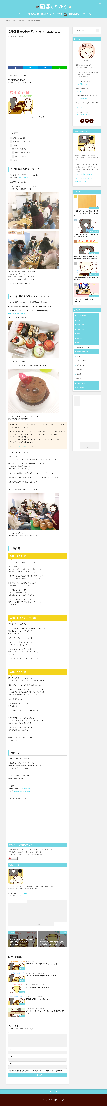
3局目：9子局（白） (19, 156)
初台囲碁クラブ (22, 177)
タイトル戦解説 (57, 14)
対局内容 (14, 145)
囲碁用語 (79, 369)
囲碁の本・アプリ (88, 14)
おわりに (14, 160)
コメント (10, 1032)
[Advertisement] (37, 49)
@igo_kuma (26, 788)
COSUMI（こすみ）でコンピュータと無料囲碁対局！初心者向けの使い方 (86, 257)
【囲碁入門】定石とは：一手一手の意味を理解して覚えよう (86, 236)
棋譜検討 (79, 374)
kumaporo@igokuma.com (22, 791)
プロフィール (22, 14)
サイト (10, 1063)
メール (10, 1056)
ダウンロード (23, 893)
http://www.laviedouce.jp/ (16, 313)
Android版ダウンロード (82, 181)
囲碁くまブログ (59, 1100)
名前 (9, 1049)
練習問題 (79, 378)
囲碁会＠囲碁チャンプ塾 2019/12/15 (40, 999)
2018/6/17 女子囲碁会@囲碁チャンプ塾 (41, 964)
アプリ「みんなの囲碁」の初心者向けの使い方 (86, 300)
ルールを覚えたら (95, 207)
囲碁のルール (80, 365)
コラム (78, 356)
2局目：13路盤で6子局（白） (22, 152)
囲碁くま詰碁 (81, 107)
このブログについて (82, 315)
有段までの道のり (46, 14)
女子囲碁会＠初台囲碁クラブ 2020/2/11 (29, 20)
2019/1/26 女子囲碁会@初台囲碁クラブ (41, 976)
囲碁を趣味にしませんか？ (84, 347)
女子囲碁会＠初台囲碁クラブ (20, 138)
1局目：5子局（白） (19, 149)
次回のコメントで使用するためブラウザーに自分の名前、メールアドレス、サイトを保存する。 (36, 1070)
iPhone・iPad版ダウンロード (83, 179)
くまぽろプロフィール (83, 84)
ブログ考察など (80, 329)
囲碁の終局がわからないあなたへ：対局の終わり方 (86, 279)
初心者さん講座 (81, 91)
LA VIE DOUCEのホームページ (19, 446)
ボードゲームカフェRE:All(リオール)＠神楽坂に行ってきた (45, 1012)
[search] (97, 30)
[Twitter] (30, 67)
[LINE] (59, 67)
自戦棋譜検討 (80, 387)
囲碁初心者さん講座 (33, 14)
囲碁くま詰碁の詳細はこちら (85, 174)
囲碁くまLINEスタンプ (83, 114)
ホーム (14, 14)
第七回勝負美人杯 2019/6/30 (37, 987)
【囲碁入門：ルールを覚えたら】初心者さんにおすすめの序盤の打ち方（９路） (86, 213)
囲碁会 (65, 14)
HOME (9, 20)
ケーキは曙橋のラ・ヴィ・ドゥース (22, 141)
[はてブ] (45, 67)
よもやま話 (79, 320)
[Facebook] (15, 67)
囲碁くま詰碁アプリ (75, 14)
